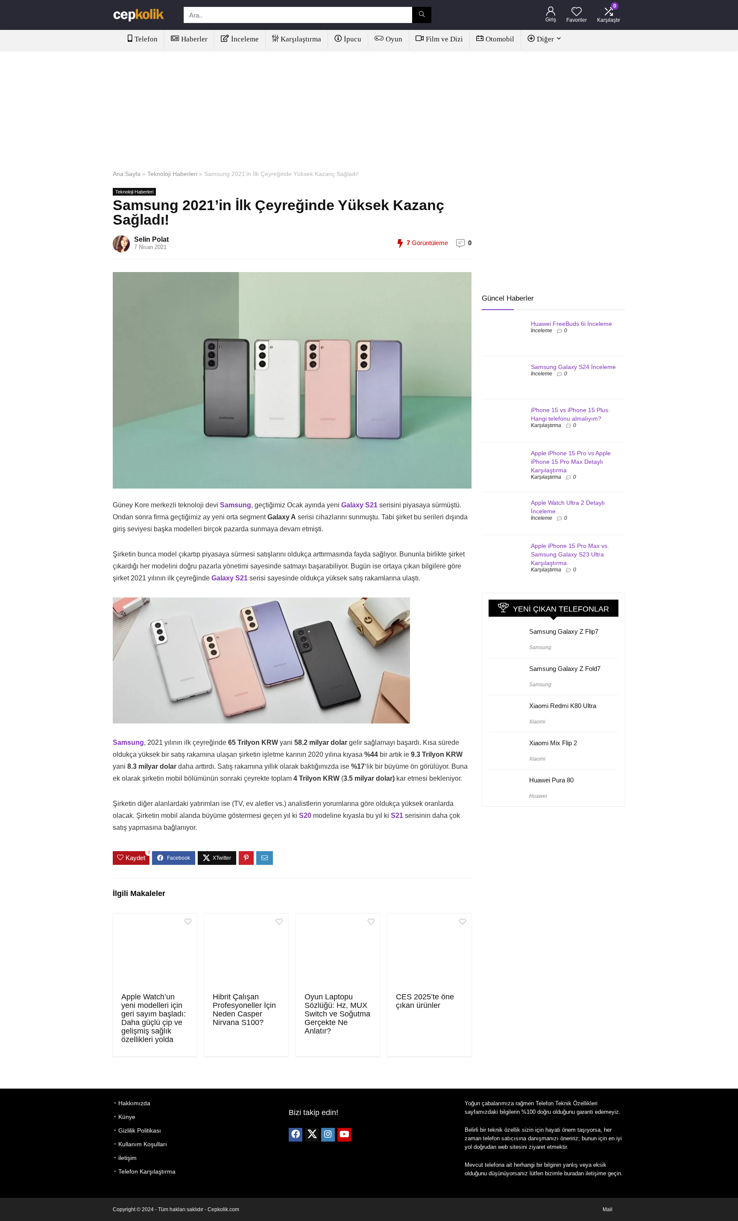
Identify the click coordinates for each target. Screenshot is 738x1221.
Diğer (545, 39)
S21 (397, 815)
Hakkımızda (134, 1103)
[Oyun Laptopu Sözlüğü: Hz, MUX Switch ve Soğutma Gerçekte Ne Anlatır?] (338, 952)
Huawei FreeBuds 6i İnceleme (571, 323)
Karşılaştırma (301, 39)
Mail (607, 1209)
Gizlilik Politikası (139, 1130)
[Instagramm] (328, 1135)
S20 (305, 815)
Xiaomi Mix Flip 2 (553, 743)
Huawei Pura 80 (551, 780)
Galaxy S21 (359, 505)
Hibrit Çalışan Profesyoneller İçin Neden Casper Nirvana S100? (244, 1010)
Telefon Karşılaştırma (147, 1171)
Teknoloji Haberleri (172, 173)
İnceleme (245, 39)
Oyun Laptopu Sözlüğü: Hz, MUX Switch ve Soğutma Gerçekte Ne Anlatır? (337, 1014)
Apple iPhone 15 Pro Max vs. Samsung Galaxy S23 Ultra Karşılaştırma (570, 554)
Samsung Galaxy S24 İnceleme (573, 366)
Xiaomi (537, 722)
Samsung (235, 505)
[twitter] (312, 1135)
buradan (574, 1173)
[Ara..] (421, 15)
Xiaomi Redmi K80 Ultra (562, 705)
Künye (126, 1116)
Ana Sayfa (127, 173)
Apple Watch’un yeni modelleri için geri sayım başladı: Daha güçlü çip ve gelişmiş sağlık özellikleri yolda (153, 1018)
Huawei (538, 796)
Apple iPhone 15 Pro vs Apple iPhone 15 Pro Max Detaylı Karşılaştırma (571, 462)
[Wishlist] (576, 12)
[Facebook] (295, 1135)
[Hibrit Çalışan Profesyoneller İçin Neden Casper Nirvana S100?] (246, 952)
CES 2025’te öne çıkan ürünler (425, 1001)
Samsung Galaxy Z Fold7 (564, 668)
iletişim (127, 1157)
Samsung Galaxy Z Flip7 (563, 631)
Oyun (394, 39)
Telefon (146, 39)
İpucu (352, 39)
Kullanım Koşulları (142, 1144)
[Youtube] (344, 1135)
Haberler (194, 39)
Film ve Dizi (444, 39)
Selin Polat (151, 239)
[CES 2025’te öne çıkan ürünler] (429, 952)
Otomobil (500, 39)
